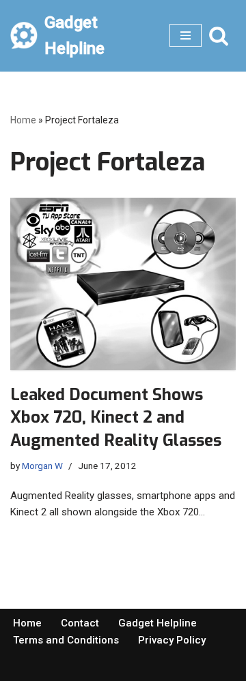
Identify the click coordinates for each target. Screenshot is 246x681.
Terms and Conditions (66, 640)
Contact (80, 623)
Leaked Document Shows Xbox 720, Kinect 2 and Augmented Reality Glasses (115, 417)
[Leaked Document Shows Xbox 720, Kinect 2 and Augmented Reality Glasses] (123, 283)
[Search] (218, 35)
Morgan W (42, 465)
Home (23, 120)
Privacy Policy (172, 640)
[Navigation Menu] (185, 35)
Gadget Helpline (157, 623)
